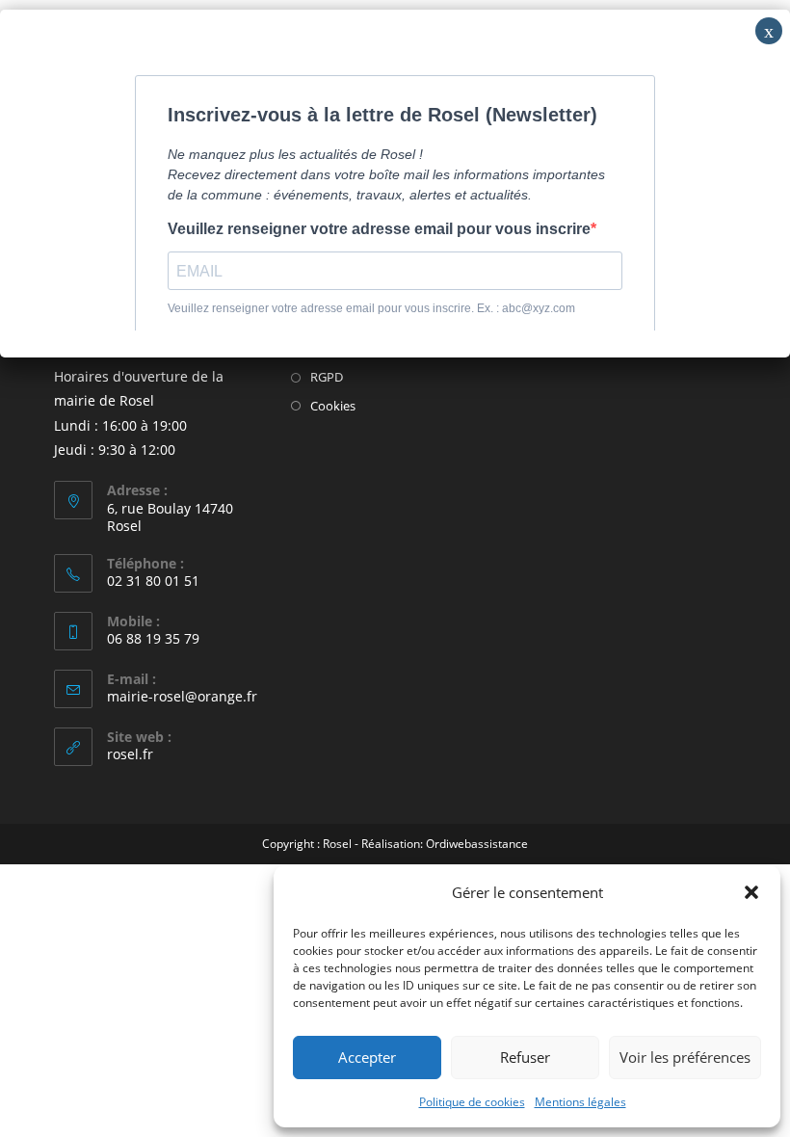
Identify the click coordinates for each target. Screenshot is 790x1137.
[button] (751, 892)
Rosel (337, 843)
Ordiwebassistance (477, 843)
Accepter (367, 1057)
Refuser (525, 1057)
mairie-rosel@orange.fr (182, 696)
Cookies (333, 405)
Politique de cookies (472, 1102)
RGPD (326, 376)
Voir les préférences (684, 1057)
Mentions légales (580, 1102)
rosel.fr (130, 754)
